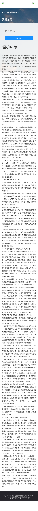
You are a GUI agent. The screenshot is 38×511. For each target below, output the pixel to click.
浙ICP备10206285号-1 (23, 498)
